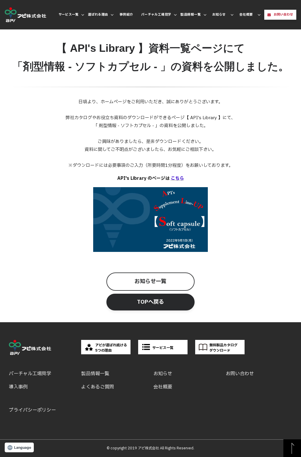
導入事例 (18, 386)
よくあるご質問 (97, 386)
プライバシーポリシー (32, 410)
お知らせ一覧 (150, 281)
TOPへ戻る (150, 302)
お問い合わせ (283, 14)
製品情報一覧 (190, 14)
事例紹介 (126, 14)
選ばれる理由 (98, 14)
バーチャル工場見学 (156, 14)
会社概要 (246, 14)
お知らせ (219, 14)
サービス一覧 (68, 14)
